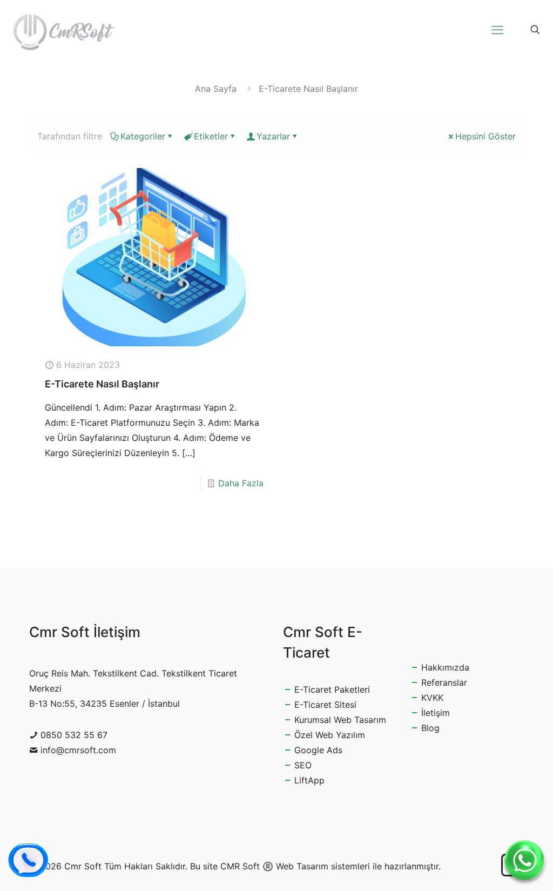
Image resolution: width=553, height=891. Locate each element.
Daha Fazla (241, 483)
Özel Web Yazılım (329, 734)
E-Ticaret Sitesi (325, 704)
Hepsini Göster (485, 136)
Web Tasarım (302, 866)
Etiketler (211, 136)
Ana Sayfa (216, 88)
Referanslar (444, 682)
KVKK (432, 697)
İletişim (435, 712)
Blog (430, 727)
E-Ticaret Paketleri (332, 689)
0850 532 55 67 (74, 734)
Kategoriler (142, 136)
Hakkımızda (445, 667)
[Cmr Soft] (64, 29)
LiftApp (309, 780)
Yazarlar (273, 136)
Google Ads (318, 750)
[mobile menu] (497, 30)
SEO (303, 765)
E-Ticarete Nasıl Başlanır (102, 384)
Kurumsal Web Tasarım (340, 719)
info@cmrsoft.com (78, 750)
